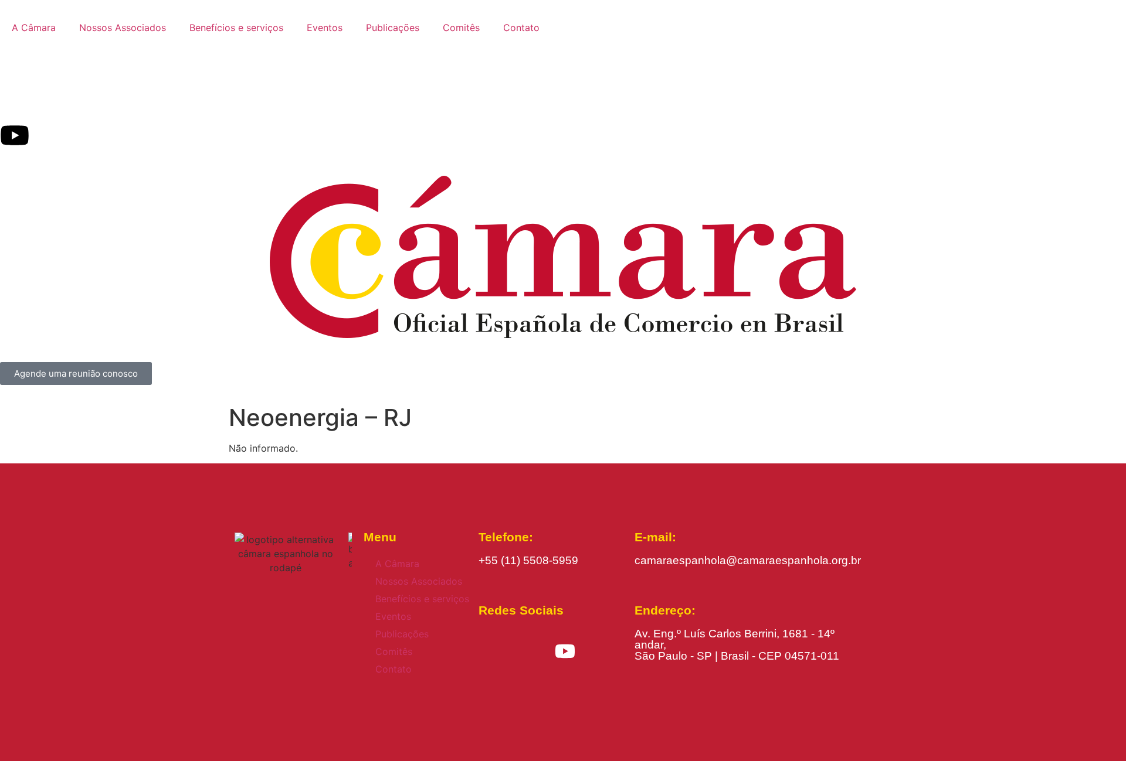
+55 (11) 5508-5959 (528, 560)
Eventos (324, 27)
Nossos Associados (122, 27)
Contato (521, 27)
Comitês (461, 27)
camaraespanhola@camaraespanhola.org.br (748, 560)
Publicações (392, 27)
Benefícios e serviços (236, 27)
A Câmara (34, 27)
